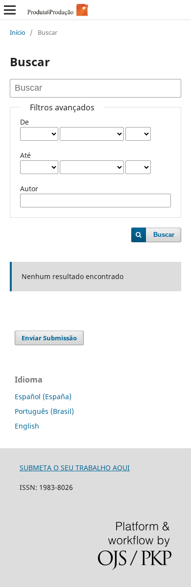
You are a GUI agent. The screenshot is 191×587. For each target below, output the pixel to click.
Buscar (163, 234)
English (27, 426)
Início (17, 32)
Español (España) (43, 396)
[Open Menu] (10, 10)
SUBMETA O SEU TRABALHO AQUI (75, 467)
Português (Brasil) (44, 411)
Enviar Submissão (49, 337)
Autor (29, 188)
